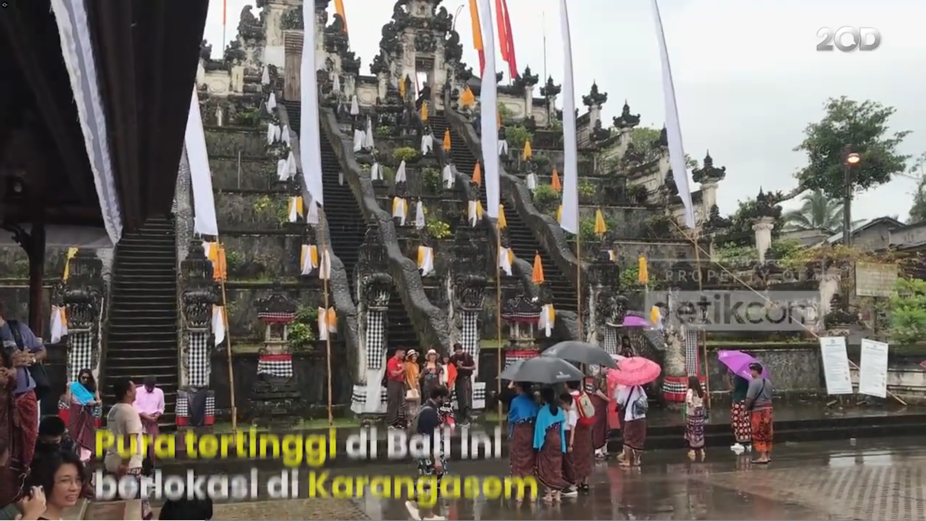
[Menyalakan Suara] (4, 4)
